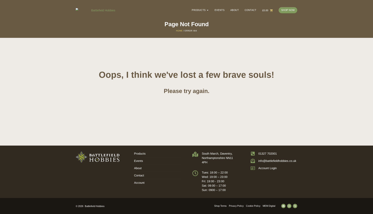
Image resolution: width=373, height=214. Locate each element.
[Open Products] (207, 10)
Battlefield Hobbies (94, 206)
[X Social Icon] (295, 206)
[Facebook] (283, 206)
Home (179, 31)
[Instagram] (289, 206)
